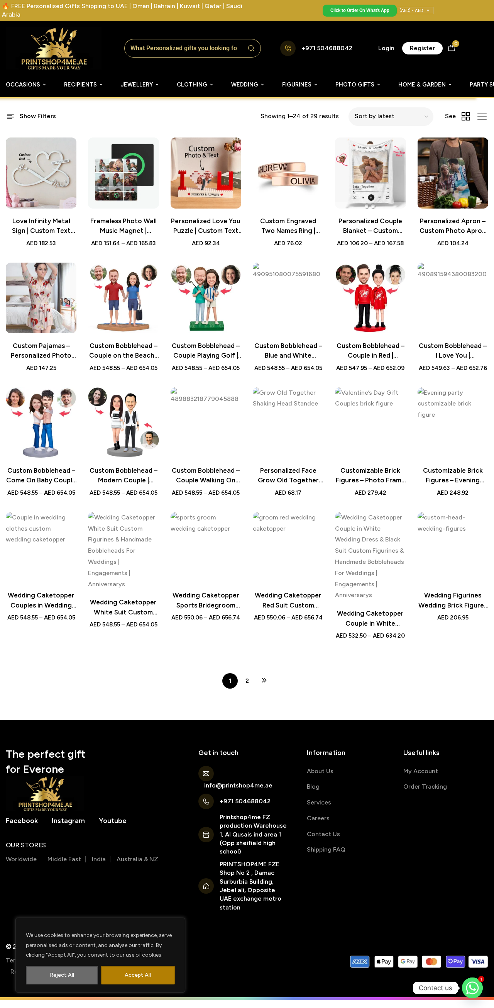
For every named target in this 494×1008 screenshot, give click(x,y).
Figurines (296, 84)
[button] (386, 48)
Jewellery (137, 84)
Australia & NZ (137, 859)
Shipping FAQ (326, 849)
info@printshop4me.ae (238, 785)
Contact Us (323, 834)
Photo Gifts (354, 84)
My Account (420, 771)
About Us (320, 771)
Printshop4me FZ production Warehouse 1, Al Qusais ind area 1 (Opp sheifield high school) (253, 834)
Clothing (192, 84)
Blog (313, 786)
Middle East (64, 859)
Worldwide (21, 859)
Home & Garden (422, 84)
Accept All (138, 975)
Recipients (80, 84)
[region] (100, 955)
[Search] (251, 48)
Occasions (23, 84)
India (99, 859)
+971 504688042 (326, 48)
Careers (318, 818)
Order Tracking (425, 786)
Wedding (244, 84)
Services (319, 802)
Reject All (62, 975)
